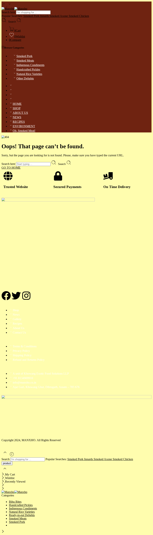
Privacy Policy (21, 350)
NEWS (17, 117)
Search (12, 21)
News (16, 314)
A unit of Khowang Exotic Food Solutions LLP (41, 373)
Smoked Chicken (79, 16)
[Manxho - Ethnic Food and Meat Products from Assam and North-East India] (14, 8)
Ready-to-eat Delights (22, 515)
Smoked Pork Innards (36, 16)
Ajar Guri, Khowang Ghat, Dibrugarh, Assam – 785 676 (46, 387)
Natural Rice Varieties (29, 74)
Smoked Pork (24, 56)
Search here (8, 12)
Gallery (17, 319)
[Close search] (4, 471)
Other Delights (25, 78)
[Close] (3, 474)
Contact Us (19, 332)
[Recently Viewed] (11, 455)
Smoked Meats (25, 60)
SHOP (17, 108)
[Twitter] (16, 295)
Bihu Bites (15, 501)
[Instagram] (26, 295)
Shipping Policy (22, 355)
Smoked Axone (59, 16)
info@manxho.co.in (24, 382)
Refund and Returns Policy (29, 359)
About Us (18, 328)
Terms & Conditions (25, 346)
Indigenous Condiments (30, 65)
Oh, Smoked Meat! (24, 130)
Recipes (17, 323)
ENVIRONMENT (24, 126)
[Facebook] (6, 295)
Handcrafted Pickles (28, 69)
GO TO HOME (11, 167)
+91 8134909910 (23, 378)
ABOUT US (20, 112)
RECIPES (19, 121)
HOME (17, 103)
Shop (16, 310)
